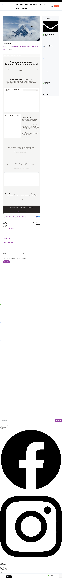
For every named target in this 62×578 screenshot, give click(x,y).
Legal (1, 566)
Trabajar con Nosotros (3, 568)
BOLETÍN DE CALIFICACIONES (8, 43)
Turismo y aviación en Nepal (10, 216)
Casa (17, 4)
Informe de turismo (21, 216)
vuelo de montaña (33, 4)
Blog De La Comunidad (3, 567)
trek (4, 50)
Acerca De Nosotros (3, 562)
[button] (52, 6)
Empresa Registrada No (3, 564)
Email (23, 253)
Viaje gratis (24, 8)
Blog (45, 4)
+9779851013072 (2, 424)
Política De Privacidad (3, 569)
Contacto (56, 6)
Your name (4, 253)
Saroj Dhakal (15, 575)
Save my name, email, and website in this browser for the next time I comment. (15, 258)
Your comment (5, 244)
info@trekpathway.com (3, 426)
